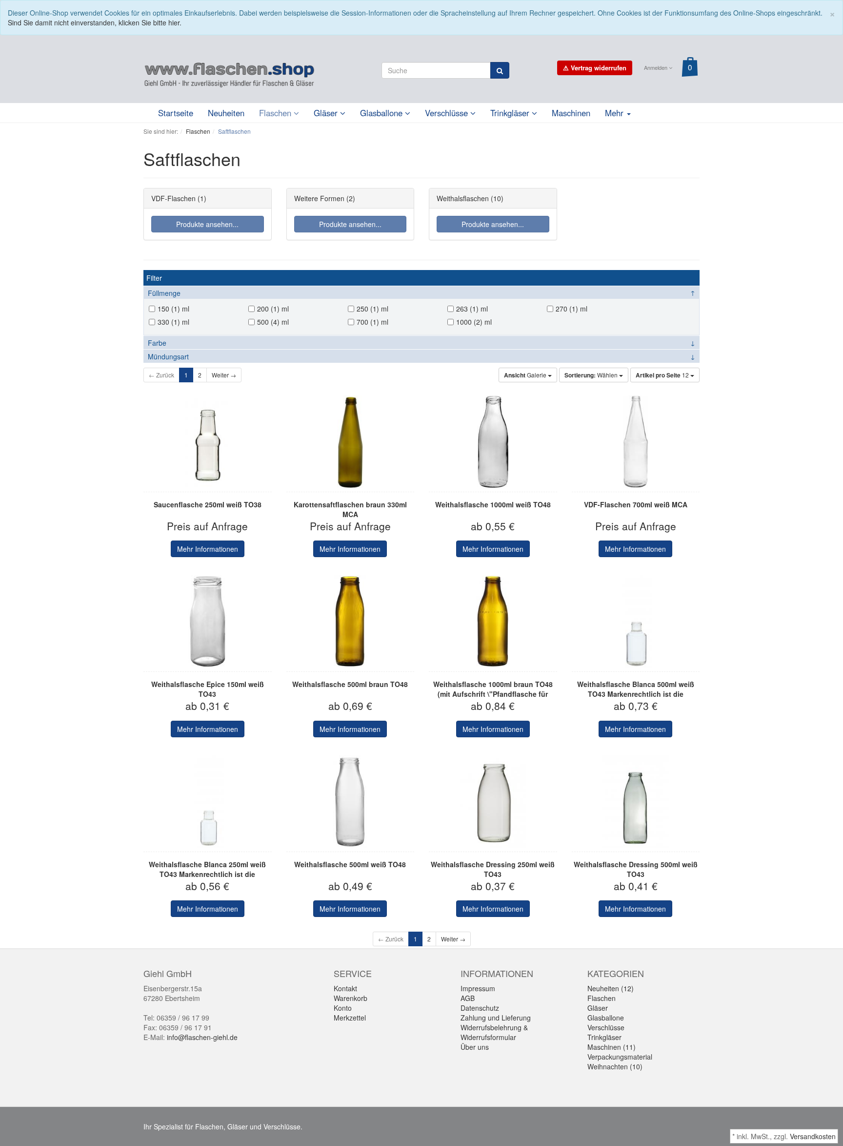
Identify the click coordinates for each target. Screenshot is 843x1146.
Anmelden (656, 67)
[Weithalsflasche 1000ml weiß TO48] (493, 442)
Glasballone (382, 113)
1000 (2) (469, 321)
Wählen (591, 375)
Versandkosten (813, 1136)
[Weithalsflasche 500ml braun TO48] (350, 621)
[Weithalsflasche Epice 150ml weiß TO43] (207, 621)
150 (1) (169, 308)
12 (663, 375)
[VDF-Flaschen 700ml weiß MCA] (636, 442)
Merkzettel (350, 1017)
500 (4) (268, 321)
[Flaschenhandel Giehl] (229, 73)
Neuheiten (226, 113)
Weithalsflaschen (463, 198)
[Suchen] (499, 70)
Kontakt (345, 988)
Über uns (475, 1047)
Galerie (526, 375)
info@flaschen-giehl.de (202, 1037)
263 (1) (467, 308)
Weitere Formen (319, 198)
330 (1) (169, 321)
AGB (468, 998)
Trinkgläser (511, 113)
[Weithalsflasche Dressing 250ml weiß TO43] (493, 802)
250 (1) (368, 308)
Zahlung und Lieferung (496, 1017)
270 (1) (567, 308)
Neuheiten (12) (610, 988)
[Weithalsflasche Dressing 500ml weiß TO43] (636, 802)
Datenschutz (480, 1008)
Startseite (175, 113)
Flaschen (276, 113)
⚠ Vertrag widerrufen (594, 67)
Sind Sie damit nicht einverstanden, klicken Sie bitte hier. (94, 22)
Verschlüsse (447, 113)
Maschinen (571, 113)
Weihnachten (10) (614, 1066)
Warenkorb (350, 998)
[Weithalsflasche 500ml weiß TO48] (350, 802)
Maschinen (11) (611, 1047)
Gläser (327, 113)
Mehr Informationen (207, 549)
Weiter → (224, 375)
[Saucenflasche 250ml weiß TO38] (207, 442)
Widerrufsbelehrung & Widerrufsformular (494, 1032)
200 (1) (268, 308)
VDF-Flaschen (173, 198)
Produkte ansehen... (207, 224)
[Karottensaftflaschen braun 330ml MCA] (350, 442)
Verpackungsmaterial (619, 1057)
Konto (343, 1008)
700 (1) (368, 321)
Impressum (478, 988)
